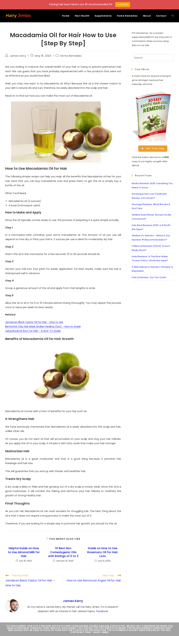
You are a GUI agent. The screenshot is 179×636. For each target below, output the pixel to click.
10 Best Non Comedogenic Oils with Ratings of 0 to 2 (63, 552)
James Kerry (18, 56)
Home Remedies (71, 56)
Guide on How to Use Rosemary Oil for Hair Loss (102, 552)
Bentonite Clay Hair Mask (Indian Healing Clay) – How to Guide (43, 326)
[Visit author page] (12, 605)
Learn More (122, 4)
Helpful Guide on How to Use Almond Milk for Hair (24, 552)
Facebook (102, 611)
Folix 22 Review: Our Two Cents (149, 277)
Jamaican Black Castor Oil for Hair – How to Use (34, 322)
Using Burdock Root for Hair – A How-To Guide (33, 331)
